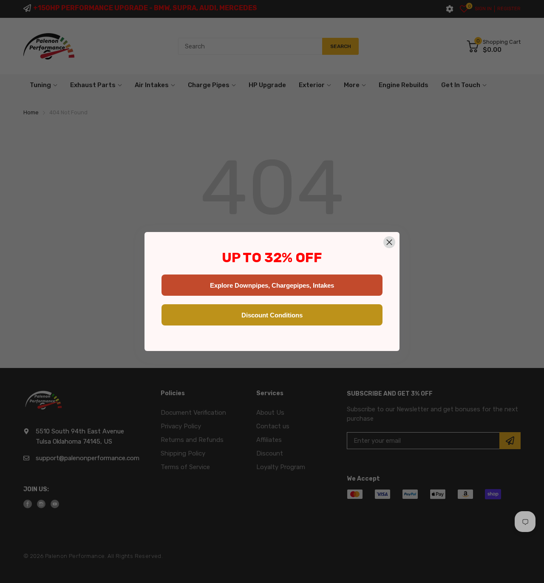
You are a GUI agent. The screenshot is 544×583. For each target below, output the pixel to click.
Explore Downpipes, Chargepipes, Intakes (272, 285)
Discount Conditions (272, 315)
